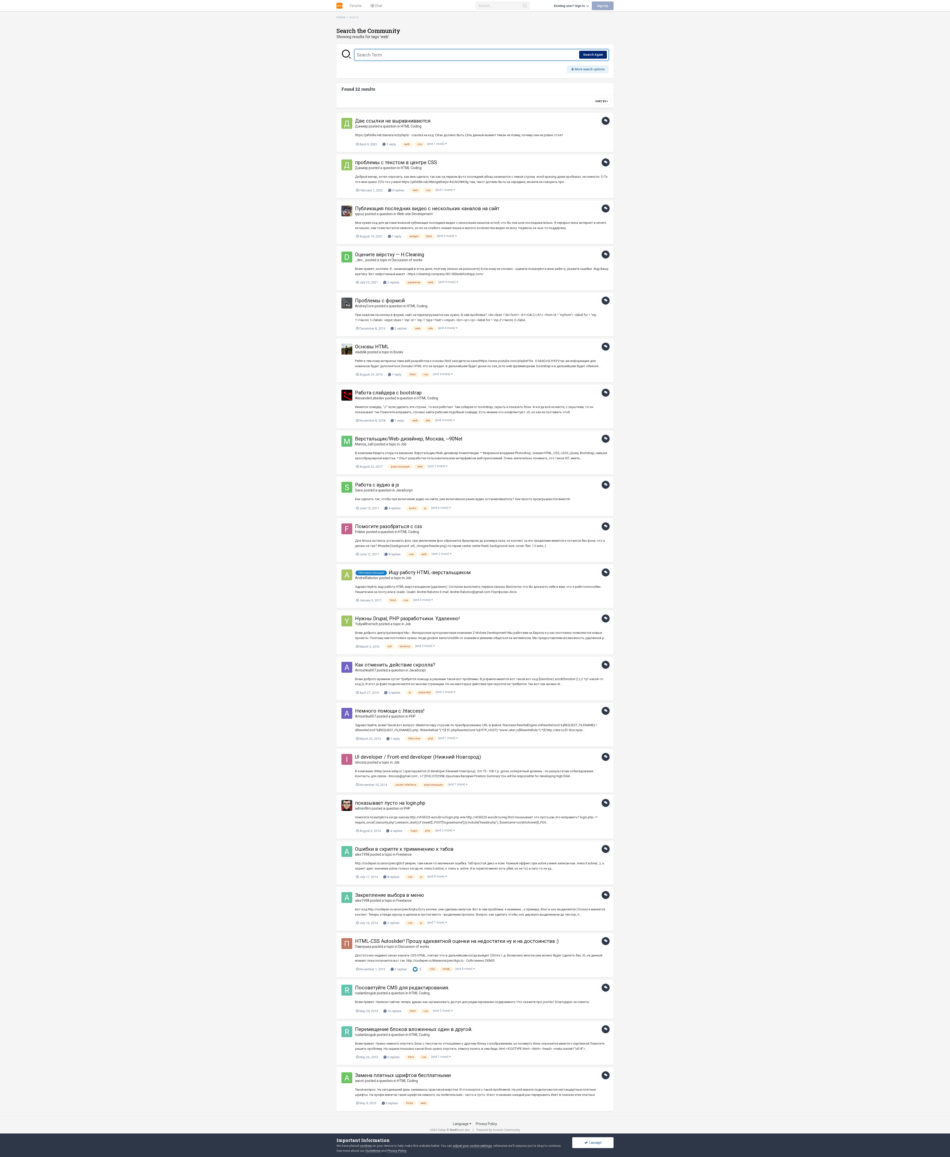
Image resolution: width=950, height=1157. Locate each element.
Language (461, 1124)
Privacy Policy (486, 1124)
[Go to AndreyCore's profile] (346, 303)
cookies (366, 1146)
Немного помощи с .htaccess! (389, 711)
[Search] (525, 5)
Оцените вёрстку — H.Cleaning (389, 254)
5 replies (393, 692)
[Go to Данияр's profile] (346, 123)
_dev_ (360, 260)
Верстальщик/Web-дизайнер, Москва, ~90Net (409, 439)
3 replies (397, 190)
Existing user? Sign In (570, 6)
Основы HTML (372, 347)
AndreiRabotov (367, 578)
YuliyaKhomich (366, 624)
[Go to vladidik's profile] (346, 349)
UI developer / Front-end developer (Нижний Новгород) (418, 757)
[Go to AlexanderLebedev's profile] (346, 395)
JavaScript (404, 490)
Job (403, 444)
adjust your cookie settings (472, 1146)
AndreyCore (364, 306)
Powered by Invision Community (498, 1130)
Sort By (601, 101)
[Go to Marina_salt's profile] (346, 441)
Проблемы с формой (380, 301)
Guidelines (372, 1151)
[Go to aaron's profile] (346, 1077)
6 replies (393, 1057)
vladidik (361, 352)
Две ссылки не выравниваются (392, 121)
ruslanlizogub (365, 993)
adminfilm (363, 808)
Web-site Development (415, 214)
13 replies (394, 1011)
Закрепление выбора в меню (389, 895)
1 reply (391, 144)
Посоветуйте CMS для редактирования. (402, 988)
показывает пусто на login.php (390, 803)
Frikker (360, 532)
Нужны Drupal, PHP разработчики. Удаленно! (407, 618)
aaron (359, 1081)
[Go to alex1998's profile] (346, 851)
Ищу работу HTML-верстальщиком (430, 572)
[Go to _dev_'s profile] (346, 257)
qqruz (359, 214)
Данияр (361, 126)
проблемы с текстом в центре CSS (396, 162)
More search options (589, 69)
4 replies (394, 508)
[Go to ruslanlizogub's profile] (346, 990)
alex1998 (362, 854)
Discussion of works (407, 260)
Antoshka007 (365, 670)
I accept (594, 1143)
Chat (378, 6)
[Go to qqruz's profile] (346, 211)
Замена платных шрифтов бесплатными (403, 1075)
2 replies (392, 282)
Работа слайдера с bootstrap (388, 393)
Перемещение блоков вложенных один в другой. (413, 1029)
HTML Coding (411, 126)
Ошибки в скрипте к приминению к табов (404, 849)
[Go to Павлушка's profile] (346, 943)
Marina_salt (364, 444)
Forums (356, 6)
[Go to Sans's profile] (346, 487)
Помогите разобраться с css (388, 526)
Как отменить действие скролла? (395, 665)
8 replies (394, 554)
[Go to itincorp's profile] (346, 759)
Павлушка (363, 947)
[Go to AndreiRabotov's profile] (346, 574)
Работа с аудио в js (377, 485)
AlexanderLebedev (369, 398)
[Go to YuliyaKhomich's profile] (346, 621)
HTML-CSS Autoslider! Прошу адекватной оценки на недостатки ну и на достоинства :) (457, 941)
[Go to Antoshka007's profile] (346, 667)
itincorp (361, 762)
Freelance (404, 854)
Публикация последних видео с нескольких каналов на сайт (427, 208)
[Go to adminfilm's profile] (346, 805)
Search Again (593, 54)
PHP (412, 716)
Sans (359, 490)
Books (398, 352)
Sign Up (602, 6)
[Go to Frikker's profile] (346, 528)
